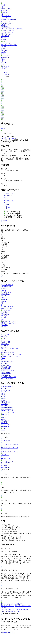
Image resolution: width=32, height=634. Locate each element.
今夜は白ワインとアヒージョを (10, 356)
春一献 (3, 400)
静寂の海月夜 (5, 344)
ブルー (6, 206)
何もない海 (4, 336)
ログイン (12, 632)
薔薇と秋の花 (5, 405)
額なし (6, 197)
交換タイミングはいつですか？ (11, 537)
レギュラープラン (9, 193)
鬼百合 (3, 319)
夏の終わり (4, 423)
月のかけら (4, 316)
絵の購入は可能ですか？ (9, 531)
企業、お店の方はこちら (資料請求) (11, 609)
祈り (2, 359)
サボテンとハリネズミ (7, 412)
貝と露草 (3, 326)
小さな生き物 (5, 312)
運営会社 (3, 37)
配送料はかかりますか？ (9, 529)
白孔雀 (3, 297)
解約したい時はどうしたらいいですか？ (14, 540)
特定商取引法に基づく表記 (9, 45)
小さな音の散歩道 (6, 286)
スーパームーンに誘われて (9, 352)
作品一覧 (7, 74)
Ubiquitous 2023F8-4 (6, 372)
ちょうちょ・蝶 (9, 200)
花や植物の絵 (8, 195)
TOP (5, 72)
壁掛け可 (7, 208)
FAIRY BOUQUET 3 (7, 409)
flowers (3, 393)
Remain (3, 430)
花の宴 (3, 419)
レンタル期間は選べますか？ (11, 528)
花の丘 (3, 396)
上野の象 (3, 290)
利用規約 (3, 46)
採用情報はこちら (14, 611)
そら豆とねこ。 (5, 294)
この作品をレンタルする (8, 138)
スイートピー (5, 426)
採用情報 (3, 39)
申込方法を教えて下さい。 (10, 526)
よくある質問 (5, 220)
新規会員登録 (5, 632)
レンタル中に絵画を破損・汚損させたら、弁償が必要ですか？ (16, 534)
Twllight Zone (4, 416)
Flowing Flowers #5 (6, 390)
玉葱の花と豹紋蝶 (6, 308)
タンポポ (7, 204)
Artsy (5, 199)
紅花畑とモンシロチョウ (8, 323)
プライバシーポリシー (7, 43)
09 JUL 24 (3, 347)
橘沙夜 (3, 128)
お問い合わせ (10, 604)
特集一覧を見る (5, 467)
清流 (2, 340)
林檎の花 (3, 301)
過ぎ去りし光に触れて (7, 378)
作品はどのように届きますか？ (11, 539)
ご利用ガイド (19, 604)
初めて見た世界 (5, 369)
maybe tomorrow (5, 375)
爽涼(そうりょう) (6, 365)
